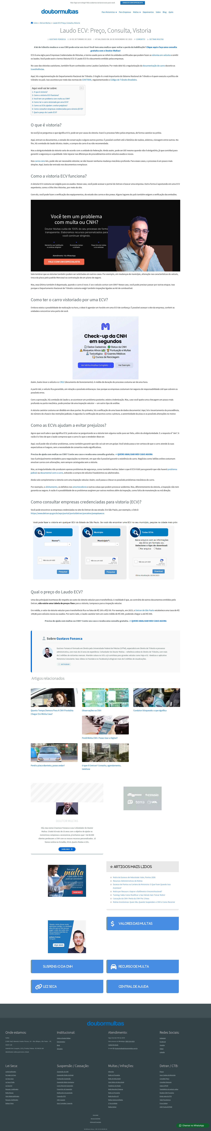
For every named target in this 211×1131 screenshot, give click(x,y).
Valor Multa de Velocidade (116, 1082)
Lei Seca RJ (8, 1086)
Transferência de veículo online (169, 1089)
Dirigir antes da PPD (166, 1096)
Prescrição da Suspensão (64, 1089)
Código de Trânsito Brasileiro (123, 79)
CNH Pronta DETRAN (166, 1107)
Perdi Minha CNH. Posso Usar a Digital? (100, 738)
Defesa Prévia (9, 1103)
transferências (37, 69)
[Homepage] (55, 11)
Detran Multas (156, 39)
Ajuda (171, 12)
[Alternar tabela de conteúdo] (80, 88)
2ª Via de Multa (112, 1103)
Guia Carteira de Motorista (168, 1075)
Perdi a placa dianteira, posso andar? (48, 765)
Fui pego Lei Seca (10, 1075)
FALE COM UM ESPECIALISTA (64, 261)
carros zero (40, 161)
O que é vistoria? (40, 92)
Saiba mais (65, 849)
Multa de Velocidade (114, 1079)
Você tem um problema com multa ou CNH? (52, 98)
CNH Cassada (61, 1100)
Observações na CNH (91, 710)
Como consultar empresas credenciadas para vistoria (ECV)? (58, 109)
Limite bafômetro (10, 1072)
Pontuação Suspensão (64, 1079)
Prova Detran (164, 1103)
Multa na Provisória (114, 1075)
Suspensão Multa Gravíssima (65, 1082)
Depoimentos (148, 12)
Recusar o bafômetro (11, 1089)
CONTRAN (86, 79)
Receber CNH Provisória (167, 1093)
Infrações (111, 1072)
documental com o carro (51, 472)
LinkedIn (162, 1052)
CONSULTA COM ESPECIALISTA (133, 3)
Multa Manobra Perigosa (115, 1089)
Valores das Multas (135, 923)
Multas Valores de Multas (115, 1100)
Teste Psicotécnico (165, 1100)
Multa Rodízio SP (113, 1096)
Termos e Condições (95, 1118)
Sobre (158, 12)
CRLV (62, 382)
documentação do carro (154, 65)
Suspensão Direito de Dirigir (65, 1075)
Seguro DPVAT (164, 1086)
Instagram (65, 664)
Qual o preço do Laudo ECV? (45, 112)
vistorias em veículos (161, 55)
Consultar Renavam (166, 1082)
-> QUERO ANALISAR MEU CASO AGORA (133, 454)
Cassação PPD (61, 1096)
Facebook (163, 1042)
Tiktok (161, 1049)
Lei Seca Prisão (10, 1082)
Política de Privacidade (95, 1122)
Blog (164, 12)
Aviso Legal (95, 1115)
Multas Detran (112, 1107)
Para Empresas (125, 12)
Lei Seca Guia (9, 1079)
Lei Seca (50, 986)
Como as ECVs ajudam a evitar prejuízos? (50, 105)
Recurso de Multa (134, 966)
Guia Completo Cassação (64, 1103)
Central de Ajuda (133, 986)
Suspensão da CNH (57, 966)
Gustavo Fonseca (57, 39)
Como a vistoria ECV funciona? (46, 95)
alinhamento (51, 486)
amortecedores (80, 486)
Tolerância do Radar (114, 1086)
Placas (162, 1072)
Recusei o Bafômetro (11, 1100)
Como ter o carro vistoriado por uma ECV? (51, 102)
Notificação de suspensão (65, 1093)
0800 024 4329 (130, 1041)
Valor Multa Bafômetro (12, 1096)
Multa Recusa (9, 1093)
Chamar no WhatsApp (193, 1125)
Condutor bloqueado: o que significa (149, 710)
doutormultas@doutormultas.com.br (126, 1048)
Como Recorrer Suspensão (65, 1086)
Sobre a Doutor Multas (63, 1038)
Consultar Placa (164, 1079)
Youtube (162, 1045)
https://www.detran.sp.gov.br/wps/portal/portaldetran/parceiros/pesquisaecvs (67, 513)
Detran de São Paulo (144, 610)
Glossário (60, 1049)
